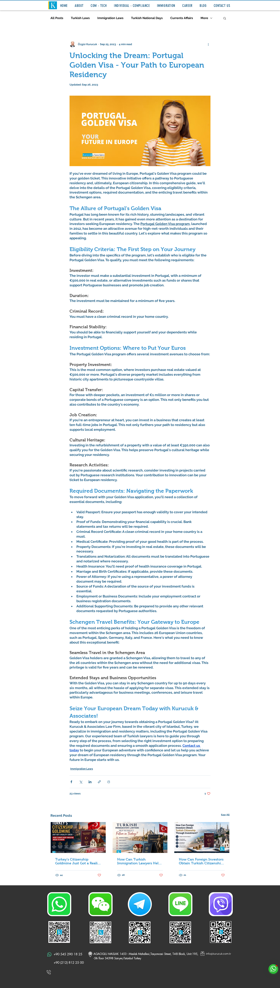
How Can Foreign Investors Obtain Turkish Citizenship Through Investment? (201, 861)
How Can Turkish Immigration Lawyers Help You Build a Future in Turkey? (139, 861)
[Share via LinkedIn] (90, 782)
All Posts (56, 18)
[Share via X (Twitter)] (80, 782)
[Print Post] (108, 782)
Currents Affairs (181, 18)
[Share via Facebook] (71, 782)
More (204, 18)
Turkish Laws (80, 18)
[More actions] (208, 44)
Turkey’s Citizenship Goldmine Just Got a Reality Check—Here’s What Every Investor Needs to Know (78, 861)
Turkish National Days (147, 18)
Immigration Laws (110, 18)
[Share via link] (99, 782)
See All (225, 814)
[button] (79, 6)
